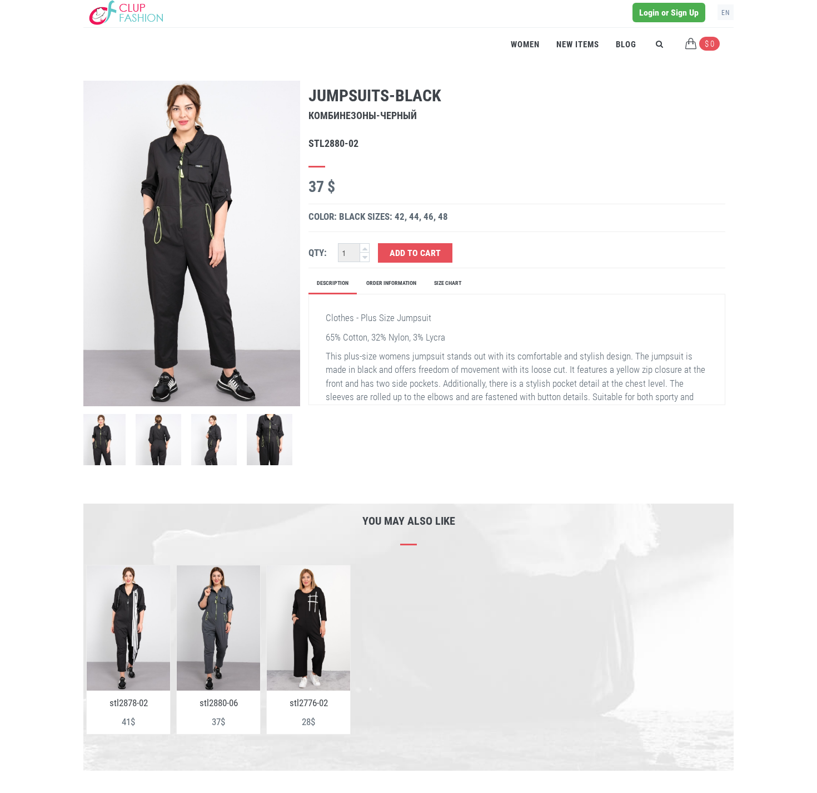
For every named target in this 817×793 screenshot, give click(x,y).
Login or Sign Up (669, 12)
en (725, 13)
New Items (577, 45)
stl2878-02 (128, 702)
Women (525, 45)
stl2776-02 (309, 702)
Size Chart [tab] (447, 283)
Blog (626, 45)
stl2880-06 (219, 702)
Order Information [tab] (391, 283)
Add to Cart (415, 253)
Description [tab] (332, 283)
